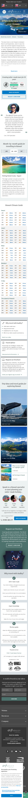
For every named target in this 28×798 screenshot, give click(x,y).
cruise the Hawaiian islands (9, 51)
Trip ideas (20, 37)
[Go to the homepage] (14, 11)
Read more (14, 71)
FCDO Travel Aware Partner (14, 653)
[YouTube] (16, 751)
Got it (11, 795)
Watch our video (6, 337)
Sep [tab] (21, 151)
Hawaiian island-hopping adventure (12, 453)
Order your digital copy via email (11, 374)
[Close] (25, 792)
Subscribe (14, 699)
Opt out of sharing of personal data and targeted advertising (11, 791)
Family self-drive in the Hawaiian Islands (11, 415)
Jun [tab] (7, 151)
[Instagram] (11, 751)
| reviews (14, 86)
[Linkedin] (20, 751)
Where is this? (22, 31)
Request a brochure (14, 96)
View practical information (9, 354)
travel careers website (14, 743)
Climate (14, 37)
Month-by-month (6, 37)
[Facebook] (7, 751)
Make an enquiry (14, 92)
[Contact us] (4, 12)
